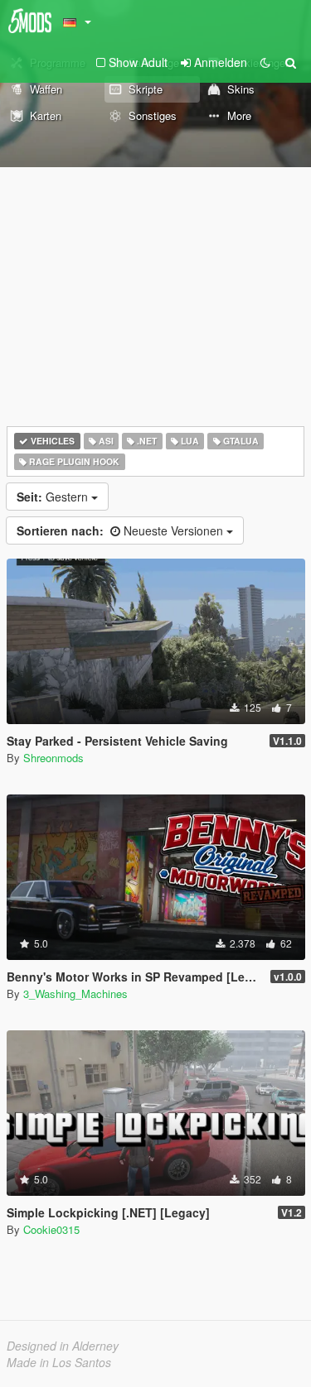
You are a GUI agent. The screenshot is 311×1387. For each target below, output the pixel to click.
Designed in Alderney (63, 1345)
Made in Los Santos (59, 1362)
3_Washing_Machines (75, 993)
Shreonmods (53, 757)
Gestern (54, 496)
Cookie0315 (51, 1229)
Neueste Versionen (121, 530)
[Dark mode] (265, 62)
